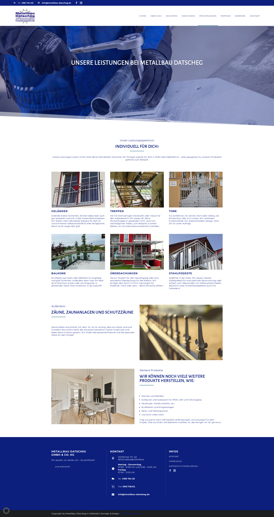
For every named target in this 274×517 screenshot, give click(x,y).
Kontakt (255, 16)
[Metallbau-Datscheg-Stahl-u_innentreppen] (137, 206)
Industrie (172, 16)
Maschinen (188, 16)
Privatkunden (207, 16)
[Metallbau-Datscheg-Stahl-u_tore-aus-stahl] (196, 206)
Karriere (240, 16)
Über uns (156, 16)
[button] (6, 510)
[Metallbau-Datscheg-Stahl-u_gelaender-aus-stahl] (78, 206)
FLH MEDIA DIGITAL (131, 513)
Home (142, 16)
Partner (226, 16)
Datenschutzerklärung (183, 466)
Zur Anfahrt (62, 467)
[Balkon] (78, 269)
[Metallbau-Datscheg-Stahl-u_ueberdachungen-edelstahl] (137, 269)
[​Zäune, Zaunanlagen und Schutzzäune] (181, 359)
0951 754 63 (28, 3)
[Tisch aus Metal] (92, 423)
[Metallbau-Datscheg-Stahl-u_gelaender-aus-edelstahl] (196, 269)
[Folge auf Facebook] (76, 3)
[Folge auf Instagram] (81, 3)
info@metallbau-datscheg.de (56, 3)
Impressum (175, 461)
